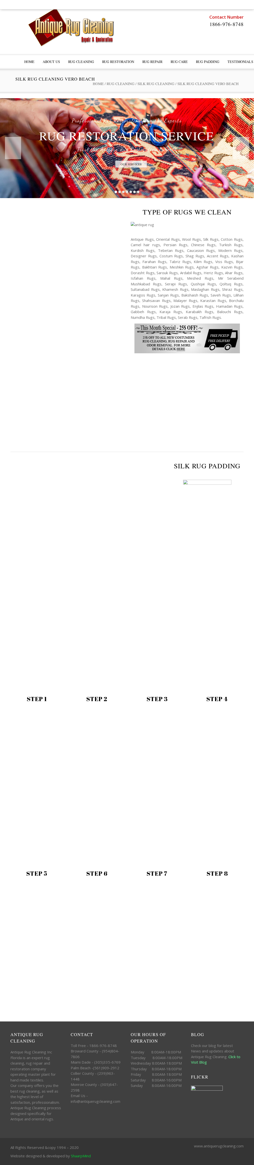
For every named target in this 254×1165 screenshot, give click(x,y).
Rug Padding (207, 61)
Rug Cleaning (81, 61)
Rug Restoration (118, 61)
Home (98, 83)
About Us (51, 61)
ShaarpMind (81, 1155)
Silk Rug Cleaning (155, 83)
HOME (29, 61)
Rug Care (179, 61)
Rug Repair (152, 61)
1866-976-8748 (227, 24)
